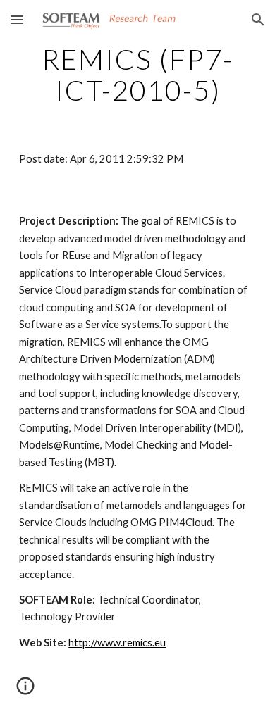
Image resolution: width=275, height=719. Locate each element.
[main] (137, 74)
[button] (17, 19)
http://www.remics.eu (117, 643)
